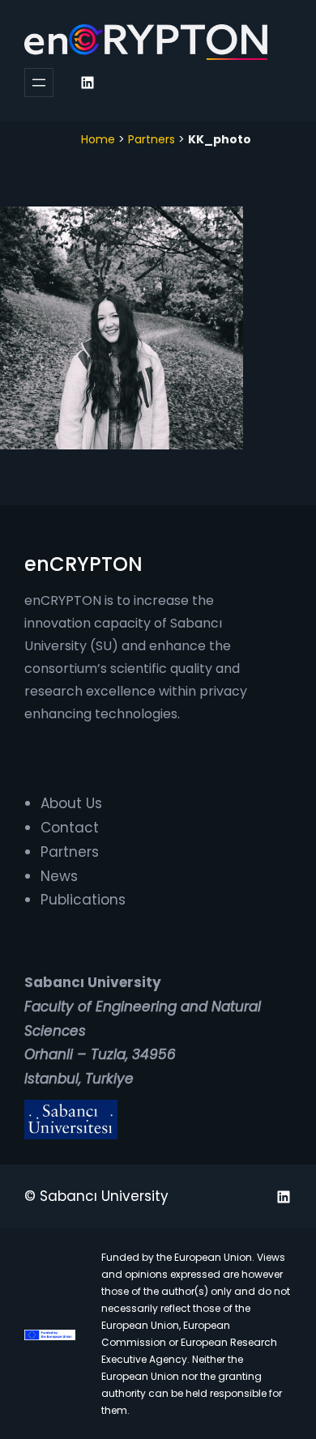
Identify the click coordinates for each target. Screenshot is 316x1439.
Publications (83, 899)
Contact (70, 827)
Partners (151, 139)
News (59, 876)
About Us (71, 803)
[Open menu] (38, 82)
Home (98, 139)
